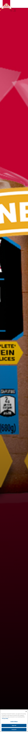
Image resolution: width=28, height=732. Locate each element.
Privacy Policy (5, 718)
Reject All (14, 725)
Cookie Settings (14, 721)
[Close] (26, 711)
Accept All (14, 729)
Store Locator (5, 10)
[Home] (6, 6)
